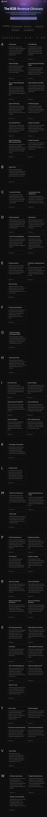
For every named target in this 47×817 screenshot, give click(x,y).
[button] (45, 1)
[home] (4, 1)
